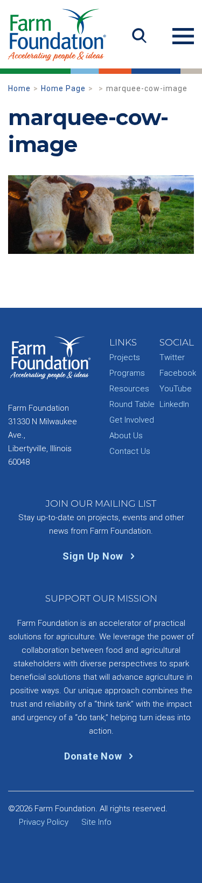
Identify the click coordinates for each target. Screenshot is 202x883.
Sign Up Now (94, 556)
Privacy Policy (43, 822)
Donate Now (94, 756)
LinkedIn (174, 404)
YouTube (175, 389)
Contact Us (129, 451)
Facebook (177, 373)
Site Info (96, 822)
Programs (127, 373)
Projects (124, 357)
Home (19, 88)
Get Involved (131, 420)
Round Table (132, 404)
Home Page (63, 88)
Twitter (172, 357)
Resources (129, 389)
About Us (126, 435)
